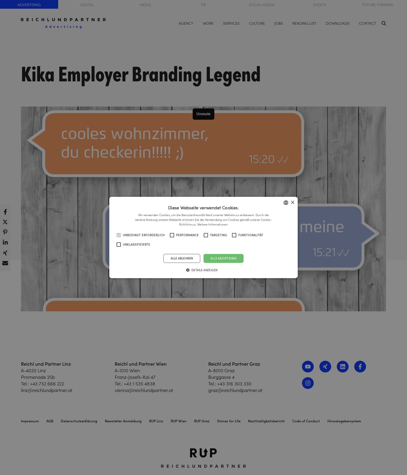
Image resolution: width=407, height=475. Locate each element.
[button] (204, 270)
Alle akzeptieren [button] (223, 258)
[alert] (203, 237)
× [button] (292, 202)
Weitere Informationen (212, 224)
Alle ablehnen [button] (182, 258)
